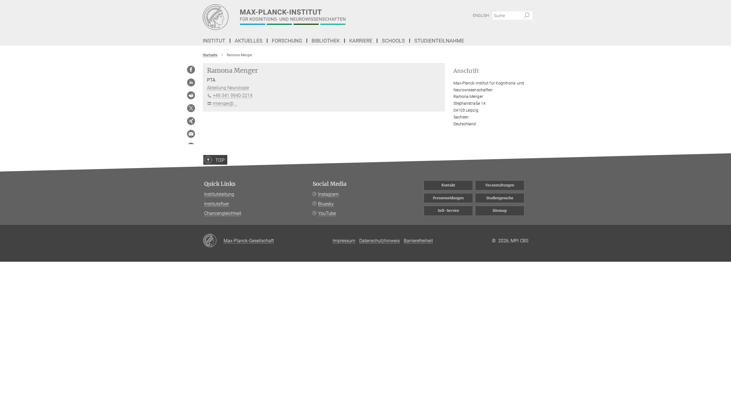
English (481, 15)
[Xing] (191, 121)
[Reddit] (191, 95)
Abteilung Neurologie (228, 87)
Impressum (344, 240)
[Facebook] (191, 69)
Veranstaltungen (499, 185)
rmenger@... (225, 103)
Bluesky (326, 204)
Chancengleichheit (222, 213)
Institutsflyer (216, 204)
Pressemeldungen (448, 198)
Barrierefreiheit (418, 240)
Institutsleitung (219, 194)
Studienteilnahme (439, 41)
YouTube (327, 213)
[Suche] (527, 16)
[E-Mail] (191, 134)
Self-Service (448, 210)
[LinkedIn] (191, 82)
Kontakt (448, 185)
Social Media (330, 184)
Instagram (328, 194)
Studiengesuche (499, 198)
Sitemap (500, 210)
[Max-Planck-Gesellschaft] (213, 241)
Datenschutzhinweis (379, 240)
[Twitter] (191, 108)
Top (219, 160)
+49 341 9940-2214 (232, 95)
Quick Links (220, 184)
